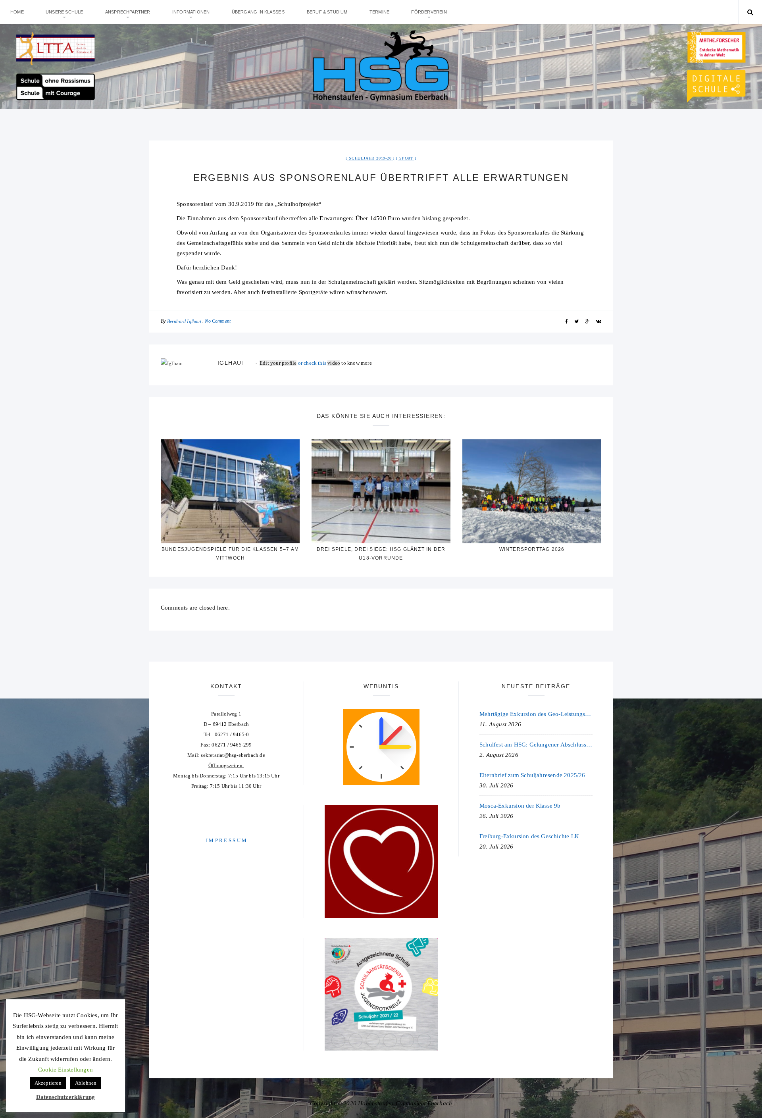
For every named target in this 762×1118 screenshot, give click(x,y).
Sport (406, 158)
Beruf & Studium (327, 12)
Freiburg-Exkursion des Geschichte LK (529, 836)
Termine (379, 12)
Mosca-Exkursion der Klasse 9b (520, 805)
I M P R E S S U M (226, 840)
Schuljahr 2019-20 (370, 158)
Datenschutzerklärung (65, 1097)
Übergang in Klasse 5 (258, 12)
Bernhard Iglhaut (184, 321)
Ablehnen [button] (86, 1083)
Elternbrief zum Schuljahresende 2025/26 (532, 775)
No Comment (218, 321)
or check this (293, 363)
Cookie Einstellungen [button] (65, 1069)
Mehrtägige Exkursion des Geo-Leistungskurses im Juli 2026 (536, 714)
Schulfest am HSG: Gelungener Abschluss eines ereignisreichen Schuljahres (536, 744)
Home (17, 12)
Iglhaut (231, 363)
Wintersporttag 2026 (532, 549)
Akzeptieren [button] (48, 1083)
